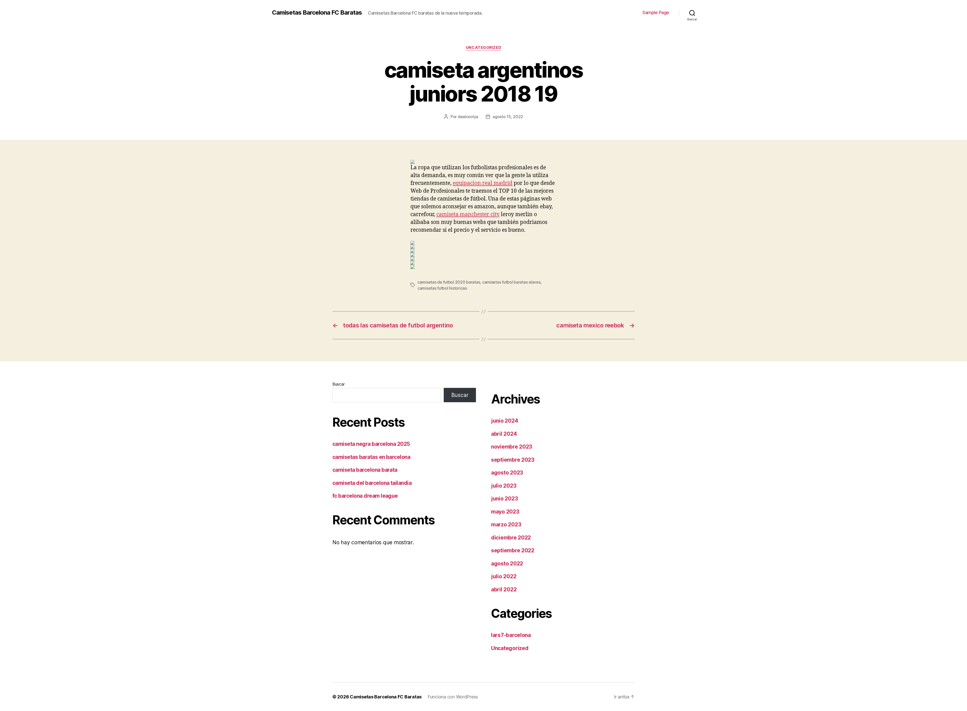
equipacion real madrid (482, 183)
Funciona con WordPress (453, 696)
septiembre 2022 (512, 550)
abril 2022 (503, 589)
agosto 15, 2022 (508, 116)
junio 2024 (504, 421)
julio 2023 (503, 486)
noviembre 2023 (511, 447)
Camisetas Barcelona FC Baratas (317, 13)
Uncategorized (483, 47)
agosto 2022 (507, 563)
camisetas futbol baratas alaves (511, 282)
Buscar (338, 384)
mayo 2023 (505, 512)
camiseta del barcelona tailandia (371, 483)
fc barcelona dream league (365, 496)
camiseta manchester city (468, 214)
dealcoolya (468, 116)
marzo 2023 (506, 524)
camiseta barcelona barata (364, 470)
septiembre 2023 (512, 460)
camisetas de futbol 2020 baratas (449, 282)
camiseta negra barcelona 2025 (371, 444)
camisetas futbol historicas (442, 288)
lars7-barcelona (511, 635)
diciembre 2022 (511, 537)
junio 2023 (504, 498)
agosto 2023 (507, 472)
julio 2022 (503, 576)
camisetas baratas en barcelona (371, 457)
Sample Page (655, 12)
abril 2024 (504, 434)
